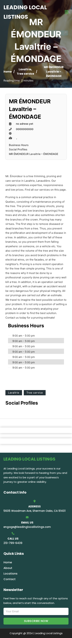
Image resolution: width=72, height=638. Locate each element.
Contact (9, 579)
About (7, 568)
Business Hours (18, 145)
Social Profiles (18, 149)
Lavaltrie (25, 69)
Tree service (25, 74)
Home (7, 71)
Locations (10, 574)
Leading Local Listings (25, 12)
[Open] (67, 12)
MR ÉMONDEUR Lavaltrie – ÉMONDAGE (33, 154)
